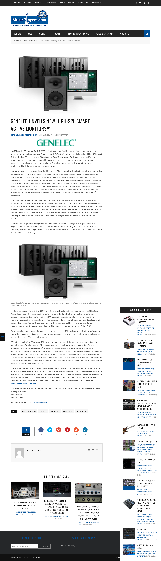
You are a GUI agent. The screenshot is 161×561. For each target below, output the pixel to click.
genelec (43, 411)
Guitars (17, 33)
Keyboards (56, 33)
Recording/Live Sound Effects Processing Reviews (144, 517)
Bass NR (139, 350)
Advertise (39, 2)
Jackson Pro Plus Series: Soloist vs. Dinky (145, 362)
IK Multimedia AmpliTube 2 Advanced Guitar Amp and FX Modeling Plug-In (146, 404)
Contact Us (51, 2)
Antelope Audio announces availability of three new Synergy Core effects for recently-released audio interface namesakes (88, 512)
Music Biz (124, 33)
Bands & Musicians (105, 33)
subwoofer (81, 411)
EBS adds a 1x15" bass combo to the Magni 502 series (146, 343)
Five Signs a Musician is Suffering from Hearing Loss (146, 483)
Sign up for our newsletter (90, 2)
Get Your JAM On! (67, 2)
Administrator (61, 135)
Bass (30, 33)
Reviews (140, 335)
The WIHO (27, 2)
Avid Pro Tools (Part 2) (147, 441)
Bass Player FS (148, 350)
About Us (16, 2)
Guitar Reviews (148, 373)
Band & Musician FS (143, 390)
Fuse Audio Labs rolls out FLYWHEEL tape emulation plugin (25, 505)
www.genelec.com (41, 402)
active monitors (29, 411)
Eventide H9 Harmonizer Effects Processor (145, 319)
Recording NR (31, 135)
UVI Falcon (141, 529)
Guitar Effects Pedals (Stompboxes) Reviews (145, 330)
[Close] (122, 310)
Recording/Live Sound (78, 33)
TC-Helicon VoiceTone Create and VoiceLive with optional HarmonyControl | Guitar (146, 505)
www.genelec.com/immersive (23, 383)
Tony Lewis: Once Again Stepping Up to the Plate (147, 384)
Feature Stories (142, 352)
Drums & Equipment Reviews (147, 552)
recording (67, 411)
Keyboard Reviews (143, 533)
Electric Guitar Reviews (145, 369)
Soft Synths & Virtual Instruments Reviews (144, 537)
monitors (55, 411)
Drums (42, 33)
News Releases (17, 135)
